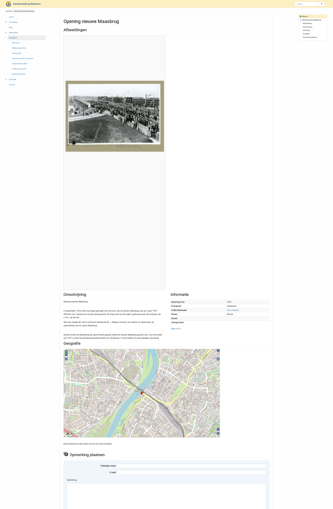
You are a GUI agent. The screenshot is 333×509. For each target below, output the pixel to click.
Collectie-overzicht (19, 69)
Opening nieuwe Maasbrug (311, 20)
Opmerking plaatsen (310, 37)
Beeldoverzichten (18, 74)
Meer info (175, 328)
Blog (10, 27)
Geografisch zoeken (19, 64)
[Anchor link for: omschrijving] (88, 294)
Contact (12, 85)
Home (11, 17)
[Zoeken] (322, 4)
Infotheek (12, 79)
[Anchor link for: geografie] (82, 343)
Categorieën (16, 53)
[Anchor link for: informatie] (191, 294)
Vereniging (13, 22)
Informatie (306, 30)
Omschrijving (307, 27)
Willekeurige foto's (19, 48)
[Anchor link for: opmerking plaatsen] (108, 454)
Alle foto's (16, 43)
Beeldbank (13, 38)
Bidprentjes (13, 32)
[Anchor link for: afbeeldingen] (89, 29)
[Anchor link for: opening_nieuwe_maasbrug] (121, 21)
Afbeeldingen (307, 23)
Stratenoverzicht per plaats (22, 58)
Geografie (306, 34)
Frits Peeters (233, 310)
